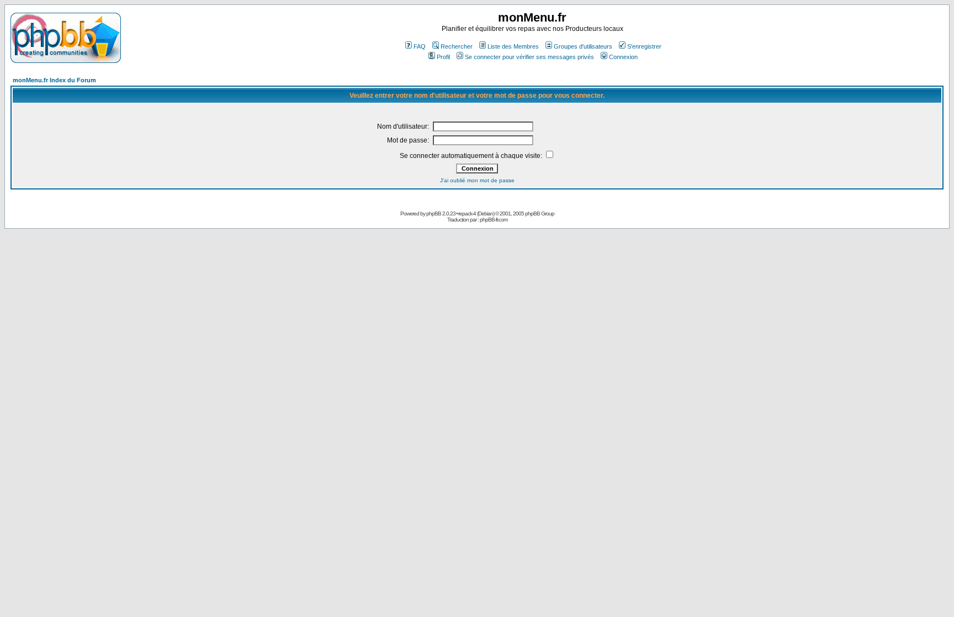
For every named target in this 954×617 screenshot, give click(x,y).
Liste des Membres (513, 46)
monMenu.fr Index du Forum (54, 80)
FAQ (420, 46)
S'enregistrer (644, 46)
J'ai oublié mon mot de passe (477, 180)
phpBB (433, 213)
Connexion (623, 57)
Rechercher (457, 46)
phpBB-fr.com (493, 220)
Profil (443, 57)
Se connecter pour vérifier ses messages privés (529, 57)
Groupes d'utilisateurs (583, 46)
